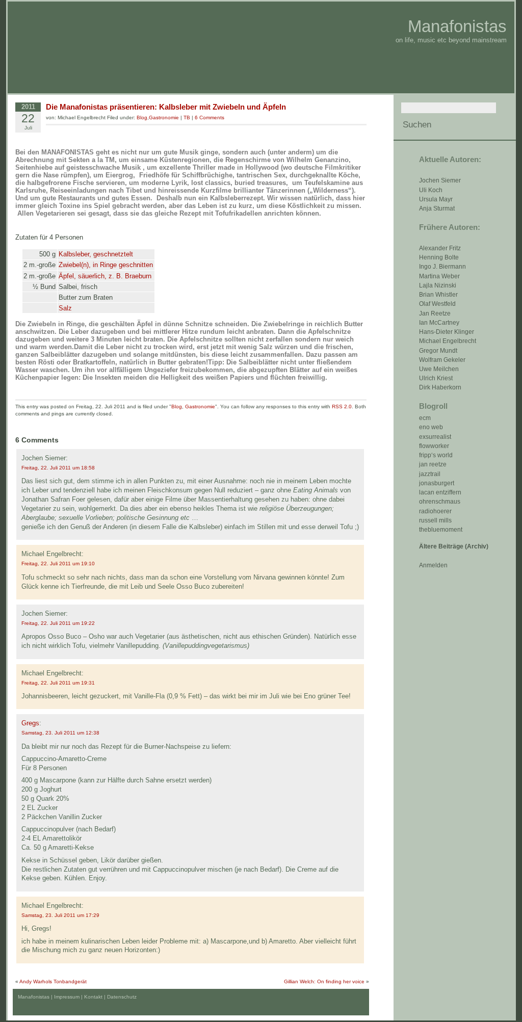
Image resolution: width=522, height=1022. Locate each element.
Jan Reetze (435, 313)
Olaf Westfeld (437, 303)
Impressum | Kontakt (78, 997)
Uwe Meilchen (439, 369)
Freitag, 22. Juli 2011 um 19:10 (58, 563)
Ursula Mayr (436, 199)
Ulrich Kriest (436, 378)
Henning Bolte (439, 257)
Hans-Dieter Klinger (446, 331)
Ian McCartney (439, 322)
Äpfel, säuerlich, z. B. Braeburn (105, 276)
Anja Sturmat (437, 208)
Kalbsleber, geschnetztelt (96, 254)
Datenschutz (122, 997)
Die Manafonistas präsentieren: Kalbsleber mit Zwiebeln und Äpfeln (166, 106)
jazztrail (429, 474)
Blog (142, 117)
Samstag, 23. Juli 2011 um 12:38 (60, 733)
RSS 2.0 (342, 406)
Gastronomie (164, 117)
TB (187, 117)
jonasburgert (436, 483)
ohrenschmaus (439, 501)
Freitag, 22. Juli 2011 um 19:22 (58, 623)
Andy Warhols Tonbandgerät (53, 981)
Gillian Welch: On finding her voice (324, 981)
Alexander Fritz (440, 248)
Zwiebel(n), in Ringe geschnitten (106, 265)
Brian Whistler (438, 294)
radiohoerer (435, 511)
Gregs (30, 723)
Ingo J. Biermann (442, 266)
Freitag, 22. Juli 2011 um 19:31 (58, 683)
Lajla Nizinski (437, 285)
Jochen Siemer (440, 180)
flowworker (434, 446)
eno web (431, 427)
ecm (425, 418)
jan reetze (433, 464)
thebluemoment (440, 529)
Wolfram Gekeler (442, 359)
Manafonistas (457, 26)
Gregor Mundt (438, 350)
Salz (65, 308)
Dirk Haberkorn (440, 387)
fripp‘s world (436, 455)
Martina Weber (439, 276)
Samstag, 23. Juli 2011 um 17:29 (60, 915)
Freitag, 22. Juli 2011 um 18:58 (58, 467)
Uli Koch (430, 190)
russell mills (435, 520)
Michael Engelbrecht (447, 341)
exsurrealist (435, 436)
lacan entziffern (440, 492)
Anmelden (433, 565)
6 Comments (209, 117)
